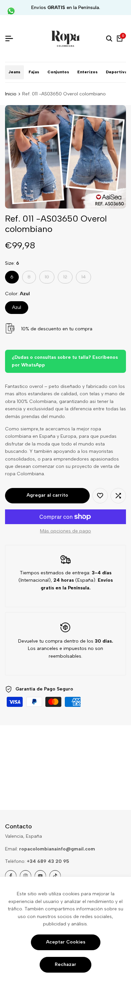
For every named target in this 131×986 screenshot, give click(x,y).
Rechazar (65, 964)
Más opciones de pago (65, 531)
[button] (100, 495)
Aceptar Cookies (65, 942)
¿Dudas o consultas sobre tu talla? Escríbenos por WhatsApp (65, 360)
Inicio (10, 94)
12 (68, 278)
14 (86, 278)
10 (49, 278)
